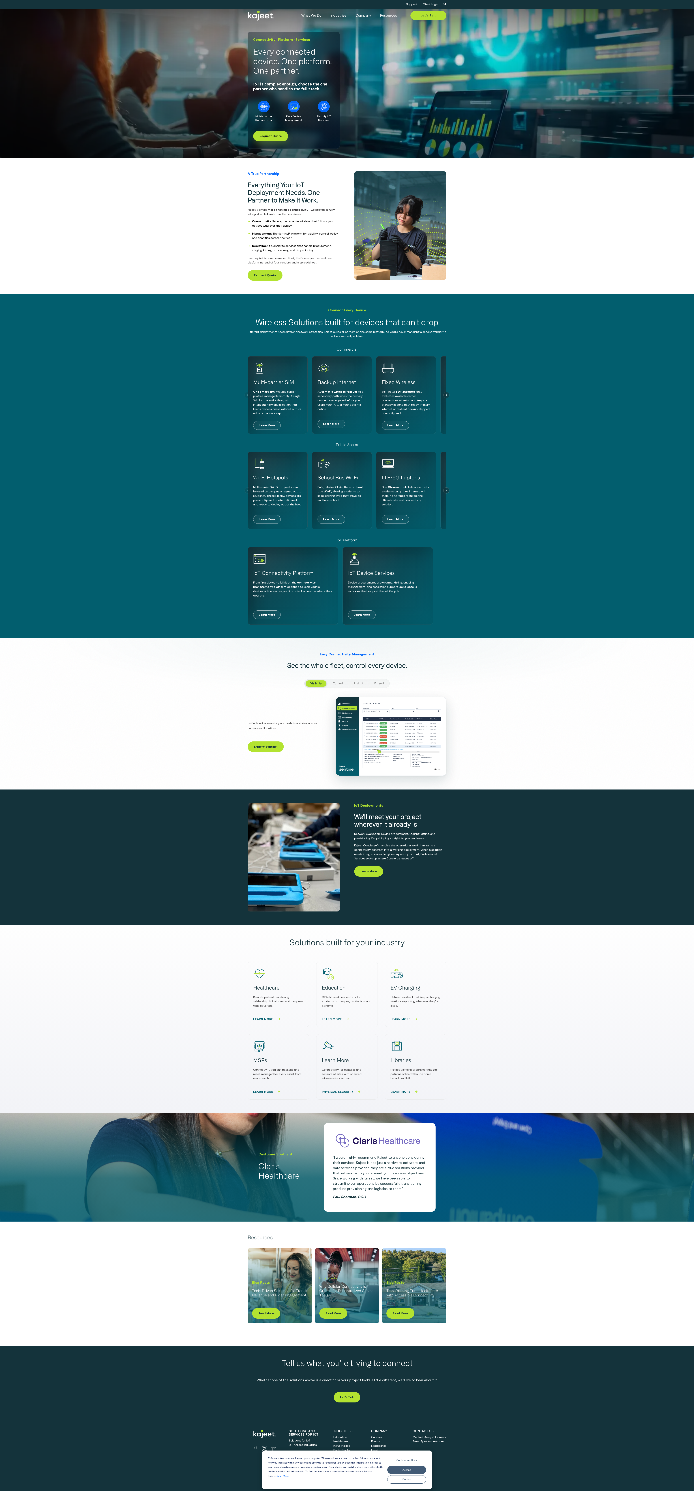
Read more (266, 1313)
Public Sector (342, 1450)
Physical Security (338, 1092)
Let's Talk (428, 15)
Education (340, 1437)
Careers (376, 1437)
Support (411, 4)
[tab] (316, 683)
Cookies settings (406, 1460)
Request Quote (271, 136)
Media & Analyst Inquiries (429, 1437)
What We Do (311, 15)
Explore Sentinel (265, 746)
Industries (338, 15)
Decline (406, 1479)
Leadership (378, 1446)
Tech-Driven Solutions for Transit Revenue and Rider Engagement (279, 1293)
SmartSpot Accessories (428, 1441)
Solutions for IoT (299, 1440)
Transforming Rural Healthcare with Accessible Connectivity (412, 1293)
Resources (388, 15)
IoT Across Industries (303, 1445)
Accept (406, 1469)
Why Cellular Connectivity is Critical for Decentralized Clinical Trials (346, 1291)
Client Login (430, 4)
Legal (374, 1450)
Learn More (267, 425)
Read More (283, 1475)
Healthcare (340, 1441)
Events (375, 1441)
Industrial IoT (341, 1446)
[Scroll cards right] (446, 395)
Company (363, 15)
